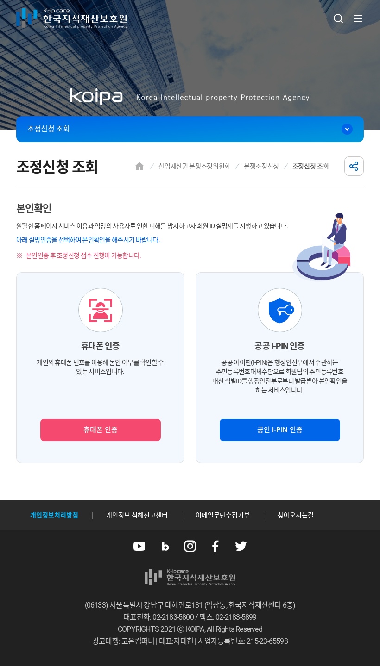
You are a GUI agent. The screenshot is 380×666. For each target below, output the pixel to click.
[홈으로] (139, 166)
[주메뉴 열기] (358, 18)
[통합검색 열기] (338, 18)
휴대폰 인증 (100, 430)
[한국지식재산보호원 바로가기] (71, 18)
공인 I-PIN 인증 (280, 430)
